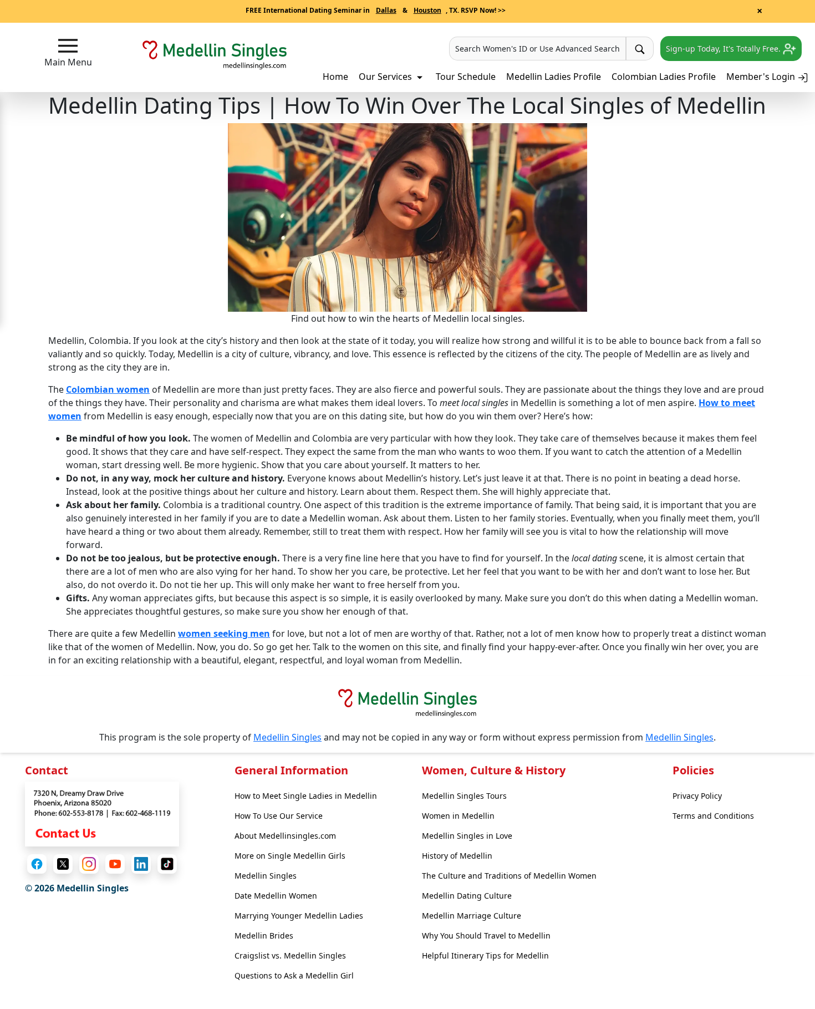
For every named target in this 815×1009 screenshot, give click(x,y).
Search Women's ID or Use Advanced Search (537, 48)
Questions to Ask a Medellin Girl (294, 975)
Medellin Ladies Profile (553, 76)
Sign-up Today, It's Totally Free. (724, 48)
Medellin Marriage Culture (471, 915)
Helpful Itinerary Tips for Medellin (485, 955)
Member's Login (761, 76)
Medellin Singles (287, 737)
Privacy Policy (697, 795)
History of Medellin (457, 855)
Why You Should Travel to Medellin (486, 935)
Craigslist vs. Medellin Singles (290, 955)
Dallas (386, 10)
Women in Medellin (458, 815)
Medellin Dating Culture (467, 895)
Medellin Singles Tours (464, 795)
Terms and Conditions (713, 815)
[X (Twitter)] (63, 864)
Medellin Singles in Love (467, 835)
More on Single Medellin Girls (290, 855)
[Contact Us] (102, 813)
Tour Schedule (466, 76)
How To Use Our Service (279, 815)
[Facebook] (37, 864)
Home (335, 76)
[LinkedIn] (141, 864)
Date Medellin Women (276, 895)
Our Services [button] (386, 76)
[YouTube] (115, 864)
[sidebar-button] (68, 45)
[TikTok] (167, 864)
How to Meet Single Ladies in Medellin (306, 795)
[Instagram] (89, 864)
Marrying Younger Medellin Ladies (299, 915)
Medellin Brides (264, 935)
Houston (427, 10)
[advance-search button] (640, 48)
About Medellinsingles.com (285, 835)
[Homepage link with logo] (407, 703)
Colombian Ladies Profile (664, 76)
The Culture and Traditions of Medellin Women (509, 875)
